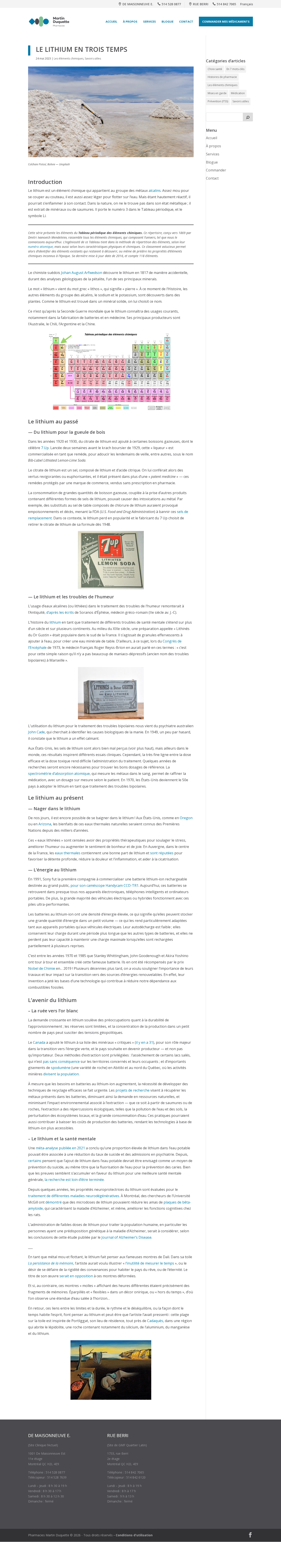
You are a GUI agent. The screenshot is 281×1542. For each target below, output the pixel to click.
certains (34, 1160)
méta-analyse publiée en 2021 (60, 1148)
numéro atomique (40, 247)
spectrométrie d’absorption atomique (59, 773)
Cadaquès (155, 1320)
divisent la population (61, 1074)
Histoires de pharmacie (222, 77)
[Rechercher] (248, 117)
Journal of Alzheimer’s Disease (126, 1237)
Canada (39, 1042)
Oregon (186, 817)
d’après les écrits (60, 612)
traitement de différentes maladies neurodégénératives (73, 1195)
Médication (238, 93)
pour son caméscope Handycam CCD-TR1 (104, 885)
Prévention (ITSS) (218, 101)
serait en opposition (76, 1276)
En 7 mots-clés (235, 69)
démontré (53, 1202)
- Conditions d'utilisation (133, 1535)
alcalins (155, 190)
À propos (130, 21)
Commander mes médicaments (226, 21)
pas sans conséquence (61, 1061)
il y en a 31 (144, 1042)
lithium (55, 622)
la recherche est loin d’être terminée (74, 1179)
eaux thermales (67, 853)
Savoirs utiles (93, 58)
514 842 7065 (226, 4)
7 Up (45, 447)
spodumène (60, 1067)
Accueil (111, 21)
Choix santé (215, 69)
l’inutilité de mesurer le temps (149, 1263)
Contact (186, 21)
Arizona (44, 824)
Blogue (167, 21)
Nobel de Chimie (41, 968)
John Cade (36, 732)
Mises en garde (217, 93)
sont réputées (161, 853)
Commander (216, 170)
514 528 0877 (171, 4)
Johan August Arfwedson (81, 272)
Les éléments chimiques (68, 58)
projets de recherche (132, 1090)
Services (149, 21)
